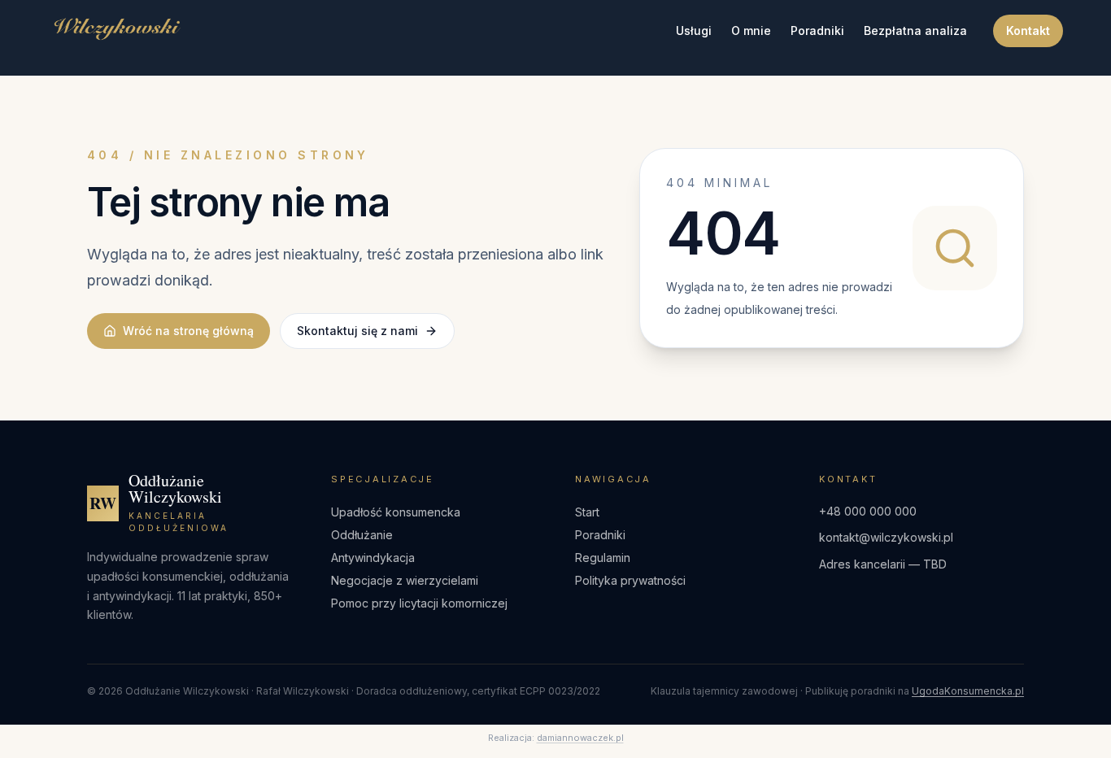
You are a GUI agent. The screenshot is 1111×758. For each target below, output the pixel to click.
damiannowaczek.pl (580, 737)
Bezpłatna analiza (915, 30)
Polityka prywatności (630, 580)
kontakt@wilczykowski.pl (886, 537)
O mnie (751, 30)
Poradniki (817, 30)
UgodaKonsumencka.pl (968, 691)
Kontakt (1028, 30)
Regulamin (602, 557)
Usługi (694, 30)
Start (587, 512)
